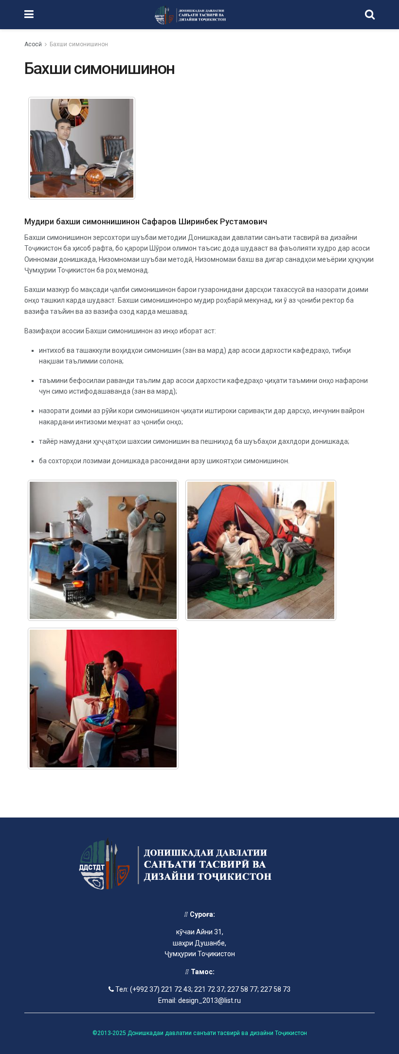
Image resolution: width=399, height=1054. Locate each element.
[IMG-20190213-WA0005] (260, 550)
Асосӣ (33, 44)
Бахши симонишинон (79, 44)
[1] (81, 148)
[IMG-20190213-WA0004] (103, 698)
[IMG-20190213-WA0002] (103, 550)
